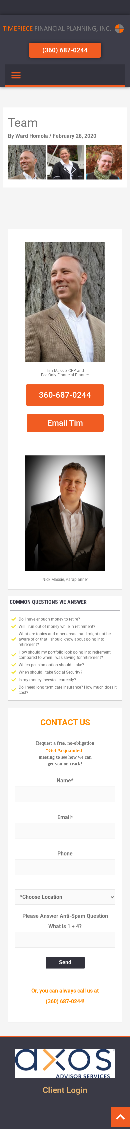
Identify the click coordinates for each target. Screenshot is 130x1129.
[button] (15, 75)
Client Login (65, 1090)
